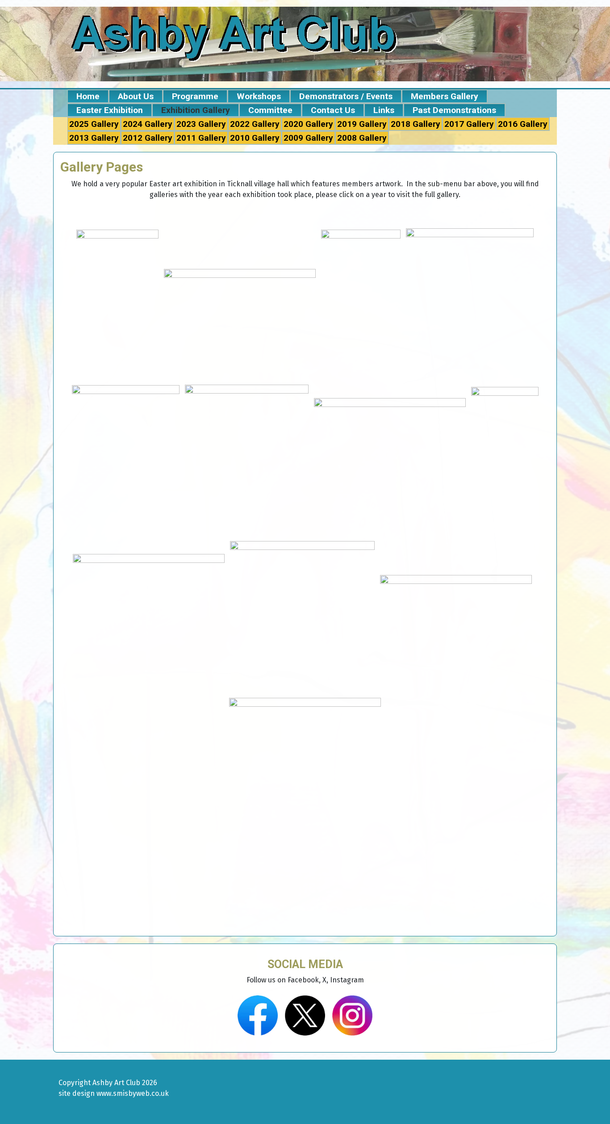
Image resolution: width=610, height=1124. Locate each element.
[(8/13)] (505, 460)
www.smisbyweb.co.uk (132, 1093)
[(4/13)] (470, 304)
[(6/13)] (247, 460)
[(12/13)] (537, 616)
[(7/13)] (390, 460)
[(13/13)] (305, 755)
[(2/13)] (240, 304)
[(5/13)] (126, 460)
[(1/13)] (117, 303)
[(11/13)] (456, 617)
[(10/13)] (302, 617)
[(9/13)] (149, 617)
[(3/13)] (361, 303)
